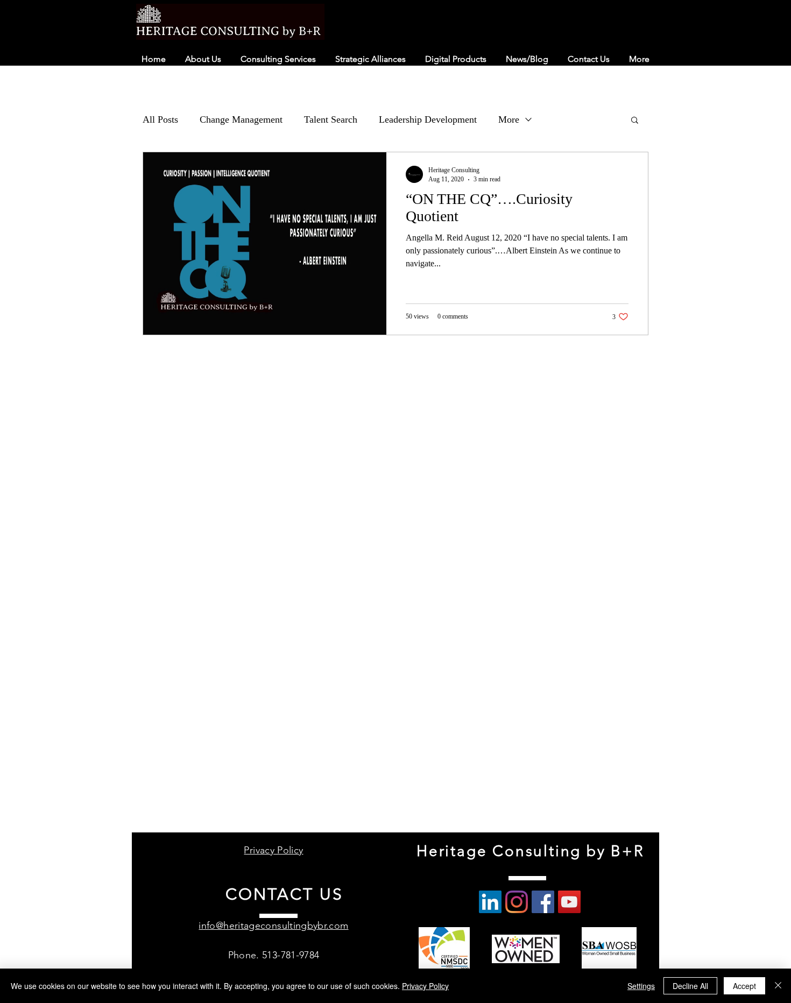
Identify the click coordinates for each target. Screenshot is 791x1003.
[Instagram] (516, 902)
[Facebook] (543, 902)
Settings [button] (641, 985)
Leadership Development (428, 119)
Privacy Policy (425, 985)
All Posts (160, 119)
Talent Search (330, 119)
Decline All (690, 985)
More (508, 119)
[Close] (778, 985)
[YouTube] (569, 902)
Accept (744, 985)
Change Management (241, 119)
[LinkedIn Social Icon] (490, 902)
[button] (635, 120)
